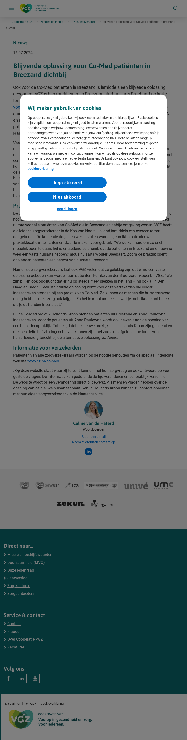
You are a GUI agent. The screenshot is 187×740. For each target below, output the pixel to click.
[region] (93, 158)
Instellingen (67, 209)
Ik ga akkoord (67, 182)
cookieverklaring (41, 168)
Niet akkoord (67, 197)
